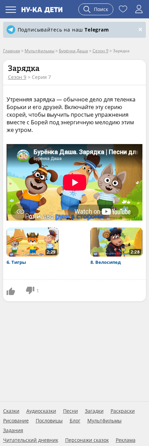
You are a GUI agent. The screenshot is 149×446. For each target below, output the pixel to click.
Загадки (94, 411)
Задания (13, 430)
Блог (75, 420)
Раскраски (123, 411)
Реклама (125, 440)
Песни (70, 411)
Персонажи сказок (87, 440)
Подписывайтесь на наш (63, 29)
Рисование (16, 420)
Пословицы (49, 420)
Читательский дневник (30, 440)
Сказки (11, 411)
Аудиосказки (41, 411)
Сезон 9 (17, 77)
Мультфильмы (104, 420)
